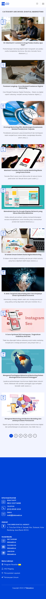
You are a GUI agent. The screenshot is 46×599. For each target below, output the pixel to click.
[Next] (35, 436)
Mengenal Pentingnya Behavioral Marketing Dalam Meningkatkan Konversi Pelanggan (23, 376)
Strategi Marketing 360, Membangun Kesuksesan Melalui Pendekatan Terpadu (23, 128)
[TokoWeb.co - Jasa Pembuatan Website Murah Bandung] (14, 3)
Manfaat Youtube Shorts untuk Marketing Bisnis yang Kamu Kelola (23, 171)
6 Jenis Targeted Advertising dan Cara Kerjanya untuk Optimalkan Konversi (23, 295)
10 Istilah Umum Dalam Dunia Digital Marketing (23, 255)
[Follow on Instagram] (37, 4)
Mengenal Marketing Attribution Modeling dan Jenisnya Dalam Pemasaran (23, 420)
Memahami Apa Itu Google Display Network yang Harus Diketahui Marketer (23, 212)
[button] (43, 3)
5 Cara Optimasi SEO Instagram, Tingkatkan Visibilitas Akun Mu (23, 335)
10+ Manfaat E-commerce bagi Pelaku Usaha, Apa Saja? (23, 44)
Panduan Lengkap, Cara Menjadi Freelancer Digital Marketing (23, 87)
